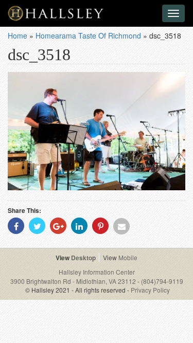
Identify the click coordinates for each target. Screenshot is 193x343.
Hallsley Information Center (97, 271)
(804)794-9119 (162, 281)
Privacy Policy (150, 289)
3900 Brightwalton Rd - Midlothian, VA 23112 (73, 281)
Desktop (83, 257)
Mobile (127, 257)
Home (17, 35)
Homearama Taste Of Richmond (88, 35)
